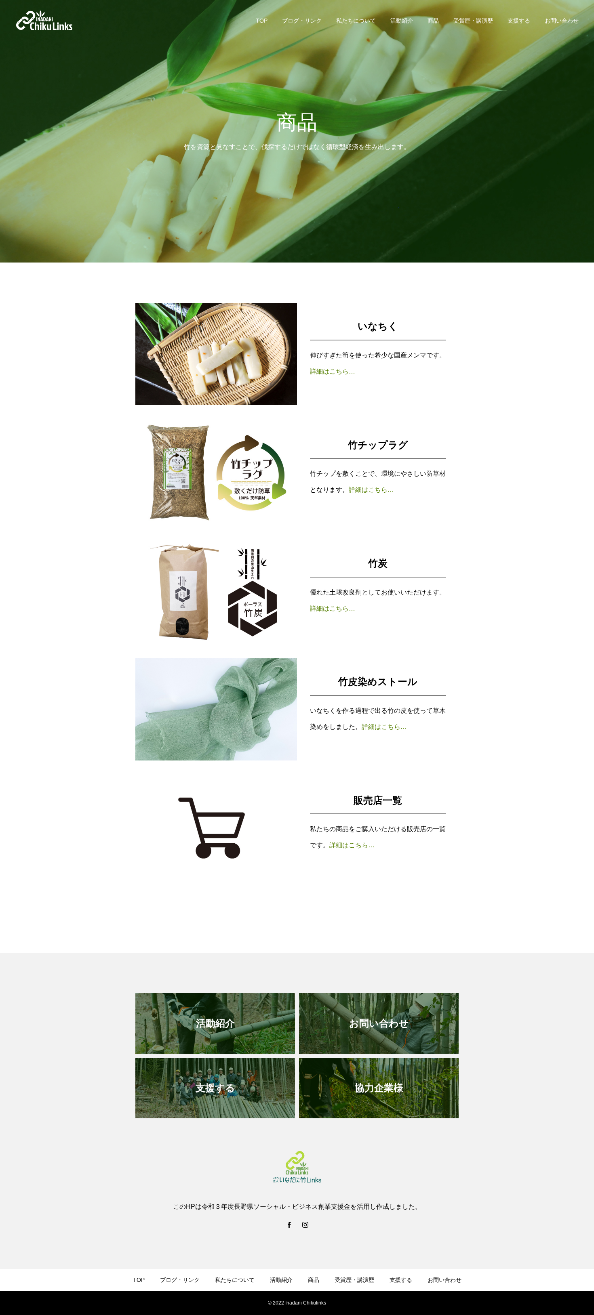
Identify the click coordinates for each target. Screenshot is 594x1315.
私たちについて (356, 20)
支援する (519, 20)
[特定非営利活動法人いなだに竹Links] (44, 20)
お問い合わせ (562, 20)
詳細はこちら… (332, 371)
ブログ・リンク (302, 20)
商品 (433, 20)
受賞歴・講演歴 (473, 20)
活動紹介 (401, 20)
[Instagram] (305, 1224)
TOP (262, 20)
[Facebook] (289, 1224)
